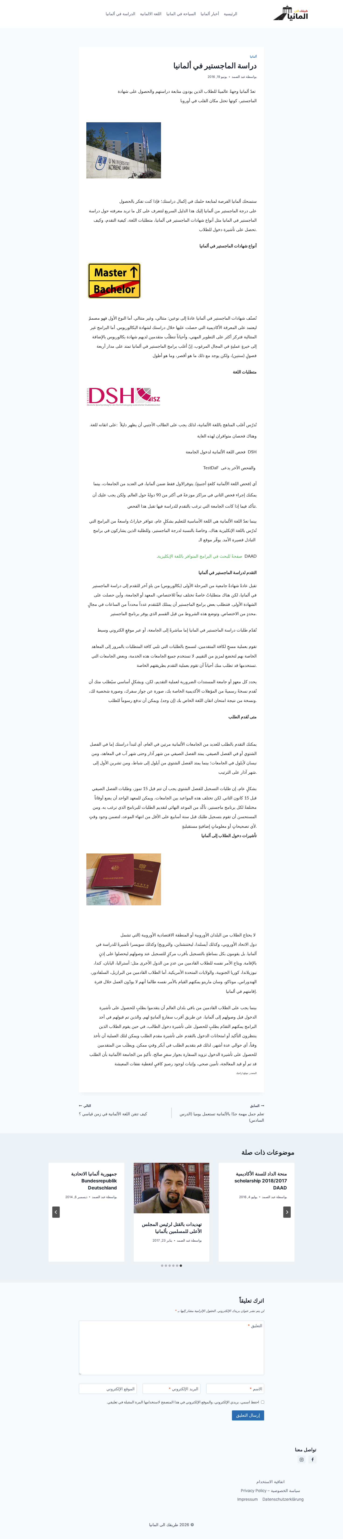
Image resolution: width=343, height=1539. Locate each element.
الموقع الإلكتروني (120, 1389)
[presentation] (172, 1188)
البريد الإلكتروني (183, 1389)
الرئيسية (230, 13)
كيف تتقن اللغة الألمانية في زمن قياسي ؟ (113, 1110)
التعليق (255, 1325)
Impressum (247, 1499)
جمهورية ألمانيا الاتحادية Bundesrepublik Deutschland (94, 1181)
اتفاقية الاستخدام (270, 1481)
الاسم (256, 1389)
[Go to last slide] (287, 1212)
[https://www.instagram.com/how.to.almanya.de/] (301, 1459)
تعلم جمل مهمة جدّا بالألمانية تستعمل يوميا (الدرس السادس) (222, 1113)
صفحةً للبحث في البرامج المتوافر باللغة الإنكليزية (200, 556)
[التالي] (56, 1212)
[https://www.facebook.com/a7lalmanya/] (312, 1459)
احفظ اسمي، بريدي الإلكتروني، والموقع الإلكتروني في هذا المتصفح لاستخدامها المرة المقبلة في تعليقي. (183, 1402)
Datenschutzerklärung (283, 1499)
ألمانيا (253, 56)
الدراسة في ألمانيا (120, 13)
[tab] (181, 1265)
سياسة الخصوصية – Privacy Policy (270, 1490)
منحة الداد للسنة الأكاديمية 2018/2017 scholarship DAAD (260, 1181)
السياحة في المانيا (181, 13)
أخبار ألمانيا (210, 13)
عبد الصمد (238, 77)
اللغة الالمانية (150, 13)
